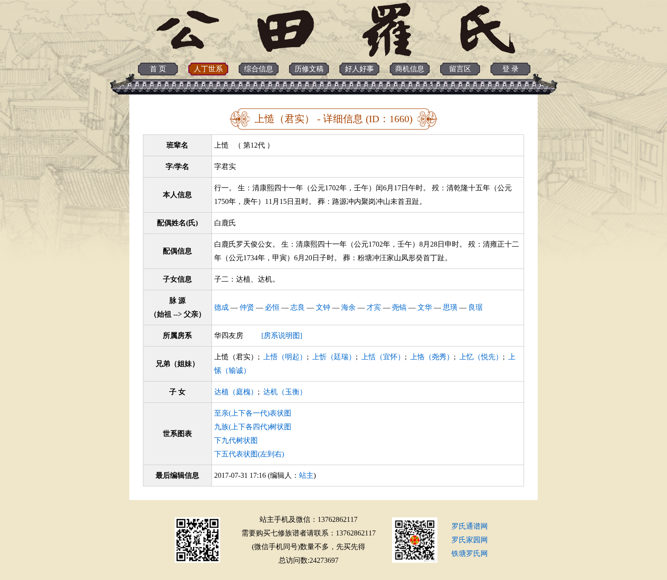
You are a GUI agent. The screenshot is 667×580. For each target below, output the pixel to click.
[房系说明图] (281, 335)
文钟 (323, 307)
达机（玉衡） (285, 392)
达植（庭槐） (236, 392)
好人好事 (359, 69)
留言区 (460, 69)
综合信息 (258, 69)
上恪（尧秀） (432, 357)
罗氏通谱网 (469, 526)
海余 (348, 307)
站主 (306, 475)
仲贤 (247, 307)
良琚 (475, 307)
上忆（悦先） (481, 357)
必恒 (272, 307)
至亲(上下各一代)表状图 (252, 413)
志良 (297, 307)
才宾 (374, 307)
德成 (221, 307)
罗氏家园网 (469, 540)
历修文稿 (309, 69)
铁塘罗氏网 (469, 553)
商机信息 (409, 69)
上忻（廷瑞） (334, 357)
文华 (424, 307)
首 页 (158, 69)
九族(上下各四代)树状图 (252, 427)
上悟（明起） (285, 357)
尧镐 (399, 307)
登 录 (510, 69)
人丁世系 (208, 69)
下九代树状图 (236, 440)
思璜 (450, 307)
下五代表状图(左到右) (249, 454)
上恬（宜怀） (383, 357)
